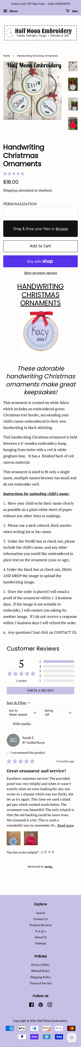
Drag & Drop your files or (40, 228)
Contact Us (40, 919)
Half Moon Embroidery (52, 1021)
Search (40, 913)
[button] (14, 173)
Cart (74, 11)
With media (22, 723)
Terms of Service (41, 983)
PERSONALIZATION (20, 203)
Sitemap (40, 943)
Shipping (10, 190)
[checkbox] (23, 723)
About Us (40, 937)
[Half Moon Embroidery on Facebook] (31, 1005)
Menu (13, 11)
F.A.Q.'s (40, 931)
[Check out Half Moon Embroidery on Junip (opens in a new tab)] (48, 867)
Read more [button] (65, 825)
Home (6, 56)
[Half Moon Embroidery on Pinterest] (40, 1005)
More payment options (40, 273)
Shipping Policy (40, 977)
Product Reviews (41, 925)
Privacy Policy (40, 965)
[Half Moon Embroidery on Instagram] (49, 1005)
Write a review (40, 690)
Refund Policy (40, 971)
